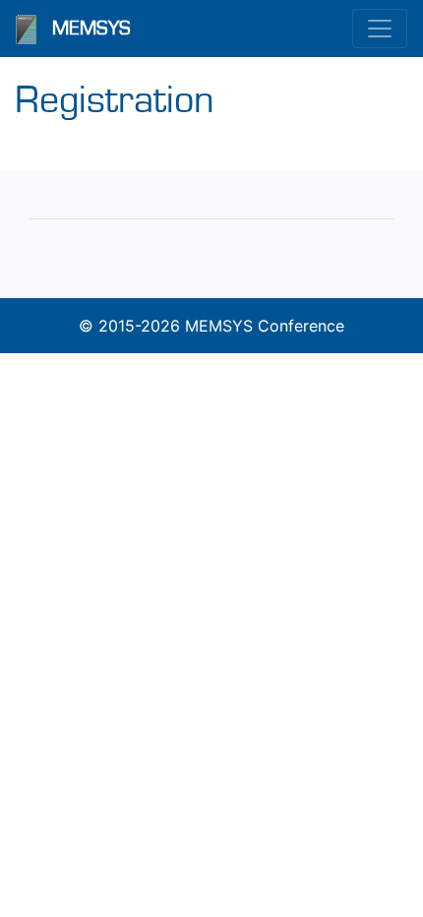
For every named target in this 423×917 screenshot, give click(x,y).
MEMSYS (91, 28)
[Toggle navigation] (379, 28)
